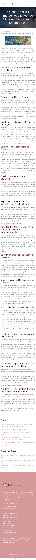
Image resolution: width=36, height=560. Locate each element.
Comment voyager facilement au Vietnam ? (14, 429)
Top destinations (6, 31)
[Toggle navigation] (33, 3)
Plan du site (18, 559)
